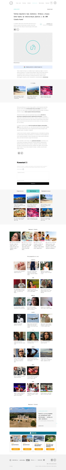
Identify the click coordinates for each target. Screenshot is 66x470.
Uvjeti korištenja (44, 466)
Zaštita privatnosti (48, 466)
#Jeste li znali (49, 9)
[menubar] (55, 2)
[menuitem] (55, 2)
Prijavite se (33, 183)
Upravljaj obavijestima (52, 463)
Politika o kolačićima (53, 466)
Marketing (40, 466)
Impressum (36, 466)
